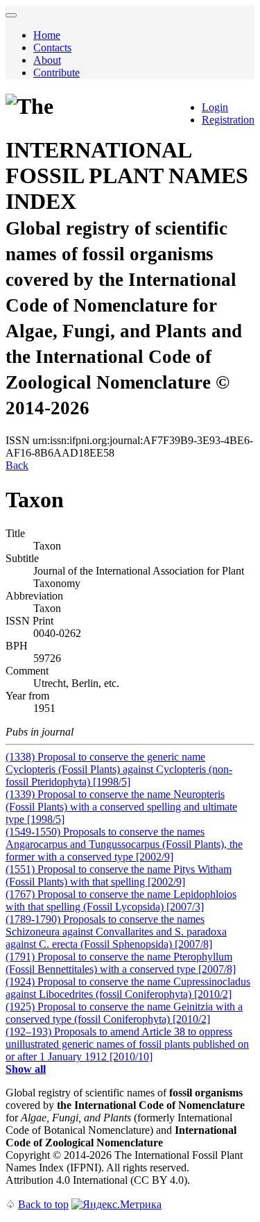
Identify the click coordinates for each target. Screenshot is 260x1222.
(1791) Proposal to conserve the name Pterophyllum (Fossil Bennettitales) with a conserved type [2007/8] (121, 963)
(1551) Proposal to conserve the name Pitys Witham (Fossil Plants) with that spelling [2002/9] (119, 875)
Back (17, 465)
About (47, 60)
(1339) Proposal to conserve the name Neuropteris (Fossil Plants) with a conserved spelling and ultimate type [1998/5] (121, 806)
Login (215, 107)
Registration (228, 120)
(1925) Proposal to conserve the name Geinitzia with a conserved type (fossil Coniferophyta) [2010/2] (124, 1013)
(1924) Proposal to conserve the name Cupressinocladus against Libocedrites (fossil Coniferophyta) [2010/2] (128, 988)
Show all (26, 1069)
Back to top (43, 1204)
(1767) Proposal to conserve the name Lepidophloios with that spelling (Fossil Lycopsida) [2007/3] (121, 900)
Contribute (56, 72)
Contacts (52, 47)
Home (46, 35)
